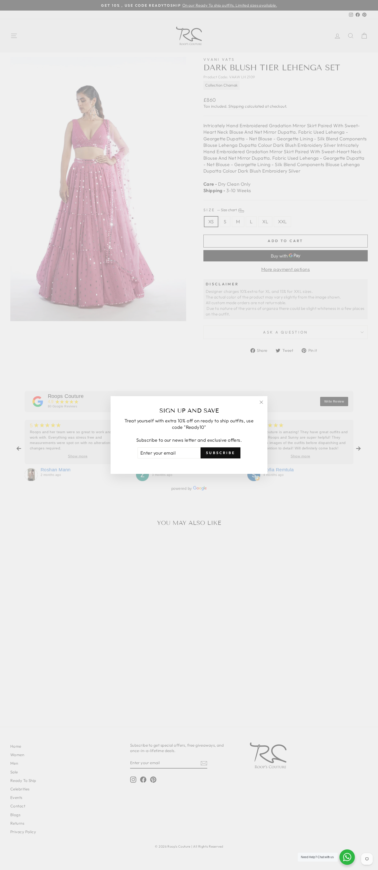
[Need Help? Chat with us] (347, 857)
